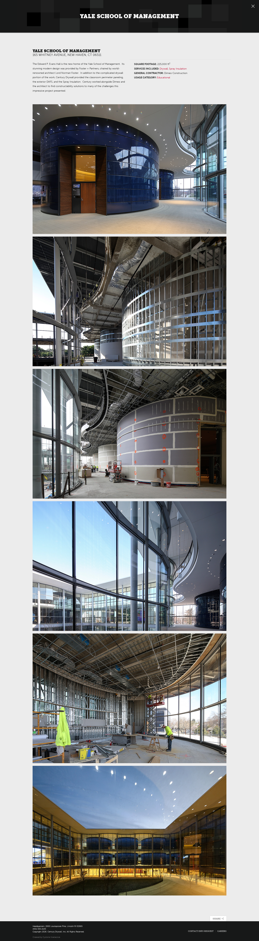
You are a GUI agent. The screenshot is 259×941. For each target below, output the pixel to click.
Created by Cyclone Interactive (46, 937)
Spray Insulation (178, 68)
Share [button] (218, 918)
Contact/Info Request (201, 931)
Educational (163, 77)
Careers (221, 931)
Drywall (164, 68)
